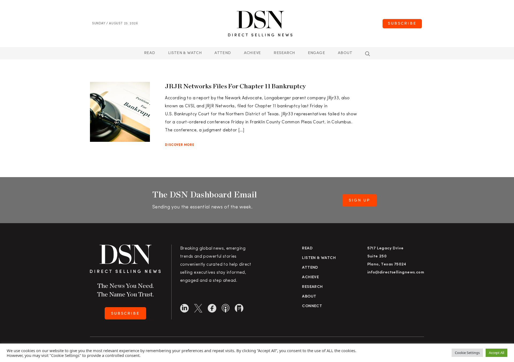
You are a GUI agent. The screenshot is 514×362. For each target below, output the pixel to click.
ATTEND (222, 53)
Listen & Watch (185, 53)
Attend (310, 268)
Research (284, 53)
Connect (312, 306)
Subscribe (402, 24)
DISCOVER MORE (179, 145)
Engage (316, 53)
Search (367, 53)
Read (149, 53)
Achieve (252, 53)
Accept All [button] (496, 352)
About (345, 53)
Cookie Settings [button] (467, 352)
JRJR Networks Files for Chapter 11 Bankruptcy (235, 86)
